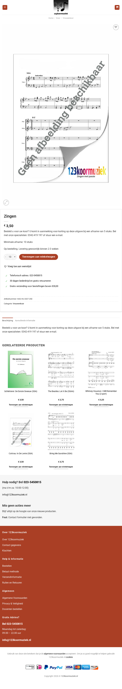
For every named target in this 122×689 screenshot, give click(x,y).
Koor (58, 18)
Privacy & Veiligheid (12, 603)
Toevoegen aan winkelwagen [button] (21, 405)
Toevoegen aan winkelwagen (38, 256)
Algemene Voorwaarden (14, 598)
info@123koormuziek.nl (14, 494)
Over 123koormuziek (13, 539)
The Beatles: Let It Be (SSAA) (61, 391)
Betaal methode (10, 571)
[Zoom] (6, 202)
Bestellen (7, 565)
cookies (69, 657)
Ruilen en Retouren (12, 582)
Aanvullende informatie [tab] (25, 320)
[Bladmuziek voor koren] (61, 7)
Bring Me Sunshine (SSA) (61, 453)
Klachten (6, 550)
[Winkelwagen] (117, 7)
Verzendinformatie (12, 577)
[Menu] (5, 7)
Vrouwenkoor (68, 18)
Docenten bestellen (12, 609)
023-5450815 (32, 482)
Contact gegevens (11, 545)
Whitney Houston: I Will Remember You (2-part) (101, 392)
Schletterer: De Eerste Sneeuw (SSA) (20, 391)
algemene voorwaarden (55, 653)
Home (51, 18)
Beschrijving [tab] (7, 320)
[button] (17, 266)
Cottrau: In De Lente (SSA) (21, 453)
